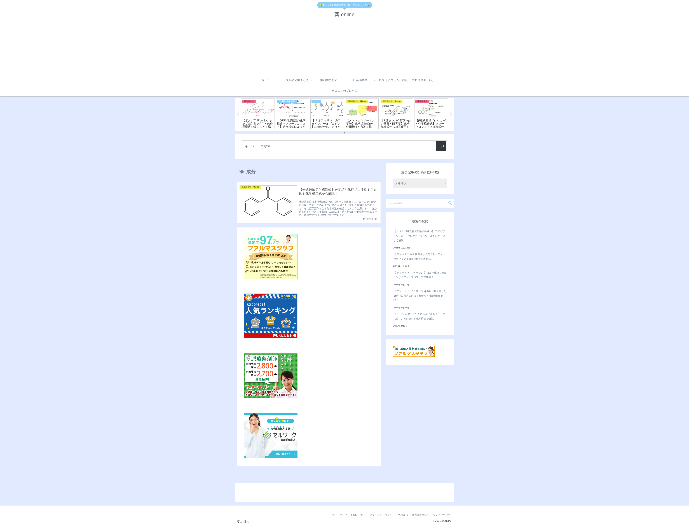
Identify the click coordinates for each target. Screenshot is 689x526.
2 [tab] (344, 133)
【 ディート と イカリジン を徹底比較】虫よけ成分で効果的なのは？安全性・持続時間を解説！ (420, 296)
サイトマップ (339, 514)
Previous (238, 114)
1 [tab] (339, 133)
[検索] (441, 146)
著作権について (420, 514)
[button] (450, 203)
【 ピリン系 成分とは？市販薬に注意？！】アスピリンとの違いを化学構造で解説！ (419, 316)
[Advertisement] (344, 48)
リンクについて (442, 514)
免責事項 (403, 514)
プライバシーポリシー (382, 514)
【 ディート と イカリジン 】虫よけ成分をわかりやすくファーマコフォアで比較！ (420, 275)
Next (451, 114)
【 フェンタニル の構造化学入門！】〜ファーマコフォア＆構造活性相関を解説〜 (419, 256)
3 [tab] (350, 133)
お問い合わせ (358, 514)
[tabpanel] (258, 113)
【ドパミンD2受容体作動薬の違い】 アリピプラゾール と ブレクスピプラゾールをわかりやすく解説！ (419, 236)
